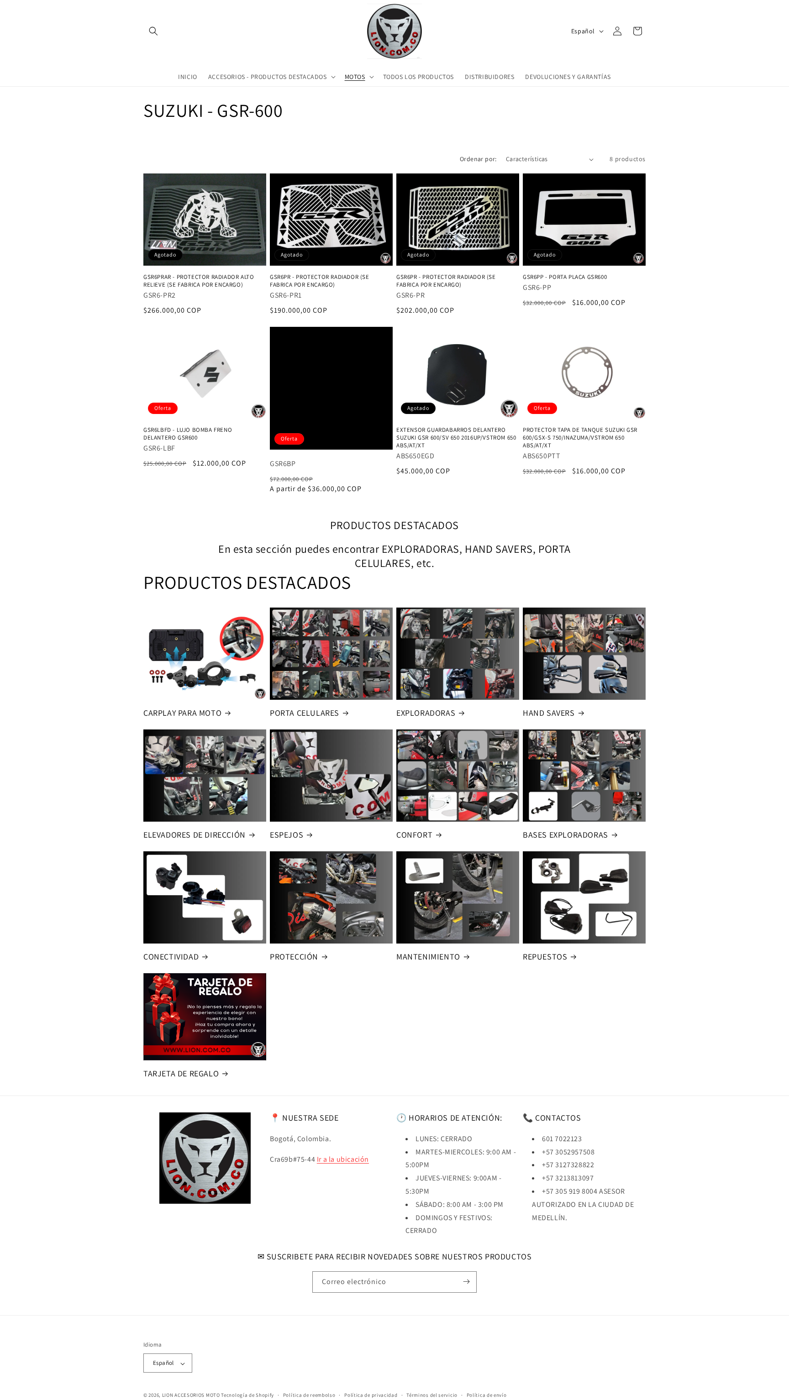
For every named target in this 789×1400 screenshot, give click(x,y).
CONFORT (414, 834)
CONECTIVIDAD (171, 956)
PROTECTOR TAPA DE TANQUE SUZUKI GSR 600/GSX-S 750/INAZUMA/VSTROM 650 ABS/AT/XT (580, 438)
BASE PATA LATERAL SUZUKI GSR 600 (331, 388)
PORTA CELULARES (304, 713)
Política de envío (487, 1395)
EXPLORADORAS (425, 713)
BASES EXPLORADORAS (565, 834)
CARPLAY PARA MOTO (182, 713)
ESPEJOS (286, 834)
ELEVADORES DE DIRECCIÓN (194, 834)
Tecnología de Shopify (247, 1395)
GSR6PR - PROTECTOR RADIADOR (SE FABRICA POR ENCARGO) (319, 280)
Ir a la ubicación (343, 1159)
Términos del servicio (432, 1395)
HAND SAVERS (549, 713)
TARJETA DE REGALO (181, 1073)
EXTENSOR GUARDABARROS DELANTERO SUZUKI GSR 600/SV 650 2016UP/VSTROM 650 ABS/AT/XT (456, 438)
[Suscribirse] (466, 1281)
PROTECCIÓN (294, 956)
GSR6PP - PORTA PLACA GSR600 (565, 277)
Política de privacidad (370, 1395)
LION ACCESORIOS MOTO (191, 1395)
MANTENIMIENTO (428, 956)
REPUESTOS (545, 956)
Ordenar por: (478, 159)
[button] (153, 31)
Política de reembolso (309, 1395)
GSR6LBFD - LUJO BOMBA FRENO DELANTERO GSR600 (187, 434)
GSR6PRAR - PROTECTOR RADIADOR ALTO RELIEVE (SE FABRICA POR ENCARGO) (198, 280)
